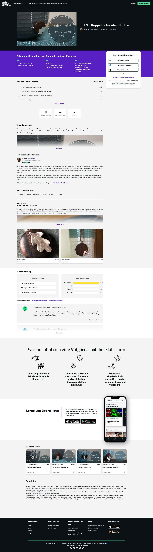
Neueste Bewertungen (56, 300)
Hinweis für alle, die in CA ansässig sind (77, 545)
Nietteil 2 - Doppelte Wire (111, 467)
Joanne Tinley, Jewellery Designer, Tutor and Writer (100, 29)
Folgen (33, 158)
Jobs (29, 528)
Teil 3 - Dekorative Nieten (60, 467)
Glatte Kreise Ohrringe (34, 467)
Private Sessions (92, 530)
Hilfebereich (71, 530)
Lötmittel (20, 194)
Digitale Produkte (93, 528)
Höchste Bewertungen (23, 300)
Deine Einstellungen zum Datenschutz (93, 543)
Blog (29, 533)
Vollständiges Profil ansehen (61, 183)
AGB (80, 543)
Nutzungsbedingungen (132, 80)
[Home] (6, 3)
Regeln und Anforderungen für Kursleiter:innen (75, 533)
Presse (30, 530)
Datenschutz (73, 543)
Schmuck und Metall (49, 194)
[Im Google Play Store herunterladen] (89, 421)
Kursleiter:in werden (73, 528)
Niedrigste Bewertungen (39, 300)
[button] (22, 3)
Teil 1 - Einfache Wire (84, 467)
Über (29, 525)
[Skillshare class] (38, 456)
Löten (60, 194)
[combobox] (48, 3)
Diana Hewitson (21, 259)
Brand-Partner (52, 528)
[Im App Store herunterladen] (72, 421)
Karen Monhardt (65, 259)
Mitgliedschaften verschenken (96, 525)
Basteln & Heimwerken (33, 194)
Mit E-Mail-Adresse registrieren (123, 77)
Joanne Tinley (28, 158)
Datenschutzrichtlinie (119, 82)
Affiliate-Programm (53, 525)
